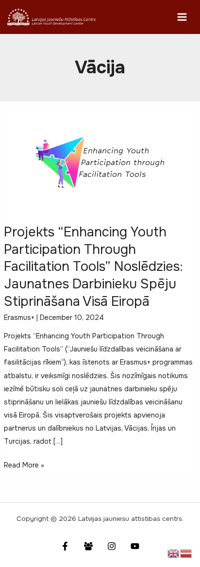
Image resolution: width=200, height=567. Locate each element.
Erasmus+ (19, 317)
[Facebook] (65, 546)
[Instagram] (111, 546)
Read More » (24, 466)
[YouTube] (135, 546)
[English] (173, 553)
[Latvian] (186, 553)
